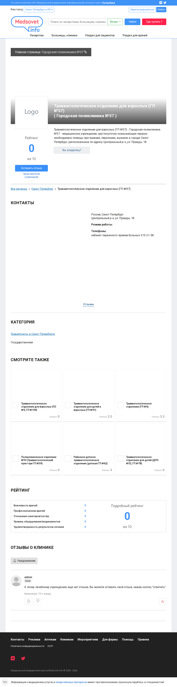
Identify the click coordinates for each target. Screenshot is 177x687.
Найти (132, 21)
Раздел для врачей (135, 35)
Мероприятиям (88, 639)
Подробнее (108, 3)
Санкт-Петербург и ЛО (38, 9)
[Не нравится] (38, 601)
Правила (143, 639)
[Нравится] (28, 601)
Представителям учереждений (31, 175)
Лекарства (37, 35)
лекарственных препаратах (71, 682)
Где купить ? (154, 21)
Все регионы (19, 189)
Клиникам (66, 639)
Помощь (128, 639)
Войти (161, 9)
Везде (114, 21)
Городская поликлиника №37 (63, 52)
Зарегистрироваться (142, 9)
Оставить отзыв (31, 168)
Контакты (17, 639)
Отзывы (88, 304)
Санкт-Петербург (42, 189)
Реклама (34, 639)
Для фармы (110, 639)
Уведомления (26, 560)
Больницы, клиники (64, 35)
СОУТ (50, 646)
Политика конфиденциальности (27, 646)
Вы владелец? (71, 150)
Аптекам (50, 639)
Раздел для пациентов (100, 35)
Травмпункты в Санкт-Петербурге (33, 334)
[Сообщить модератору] (162, 601)
